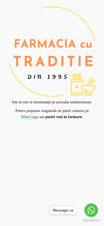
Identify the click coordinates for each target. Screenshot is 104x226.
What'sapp (29, 117)
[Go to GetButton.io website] (91, 220)
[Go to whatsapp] (91, 210)
